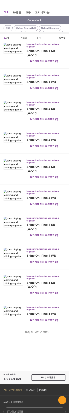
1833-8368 (12, 379)
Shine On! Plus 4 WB (41, 255)
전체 (8, 28)
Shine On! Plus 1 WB (41, 82)
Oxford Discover (50, 28)
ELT (6, 12)
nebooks (34, 4)
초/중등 (17, 12)
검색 (63, 4)
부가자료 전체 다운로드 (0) (44, 61)
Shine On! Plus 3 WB (41, 198)
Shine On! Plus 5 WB (41, 313)
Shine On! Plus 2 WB (41, 139)
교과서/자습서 (43, 12)
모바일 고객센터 (47, 377)
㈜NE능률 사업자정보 (13, 402)
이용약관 (31, 390)
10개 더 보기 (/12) (36, 332)
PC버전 (43, 390)
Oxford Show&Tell (26, 28)
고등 (28, 12)
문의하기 (62, 400)
